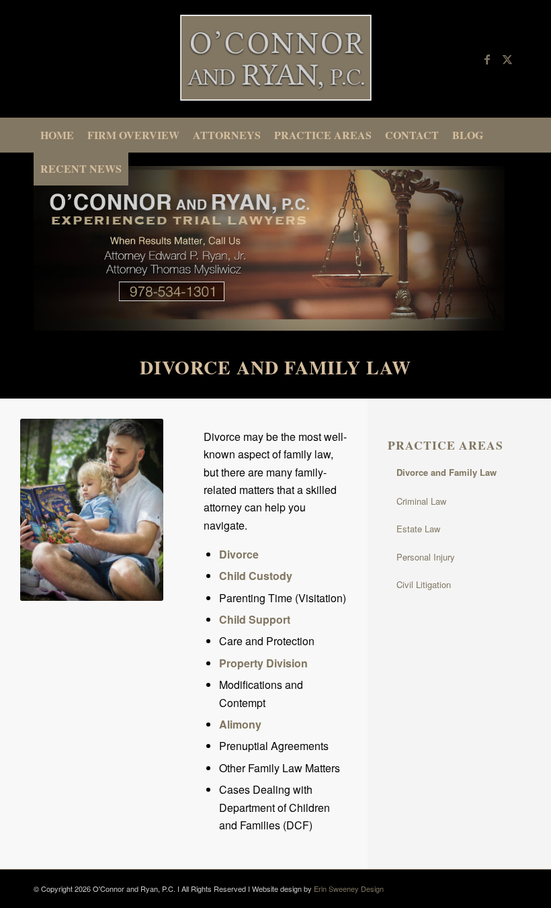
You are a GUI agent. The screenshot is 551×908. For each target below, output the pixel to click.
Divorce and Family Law (446, 472)
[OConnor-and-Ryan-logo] (275, 59)
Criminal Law (421, 501)
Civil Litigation (423, 584)
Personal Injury (425, 556)
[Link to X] (507, 59)
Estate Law (418, 528)
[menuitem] (57, 135)
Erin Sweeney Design (349, 888)
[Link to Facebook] (487, 59)
